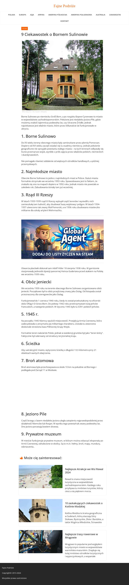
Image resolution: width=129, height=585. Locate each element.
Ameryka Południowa (81, 15)
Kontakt (64, 21)
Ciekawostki (115, 15)
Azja (32, 15)
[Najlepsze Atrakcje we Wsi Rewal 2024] (40, 466)
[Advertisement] (62, 392)
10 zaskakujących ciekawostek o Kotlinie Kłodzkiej (84, 504)
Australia (100, 15)
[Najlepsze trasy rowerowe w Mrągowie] (40, 531)
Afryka (41, 15)
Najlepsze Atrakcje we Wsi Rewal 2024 (84, 470)
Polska (11, 15)
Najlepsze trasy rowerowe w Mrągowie (81, 536)
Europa (22, 15)
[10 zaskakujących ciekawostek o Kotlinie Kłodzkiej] (40, 500)
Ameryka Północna (57, 15)
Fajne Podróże (64, 6)
